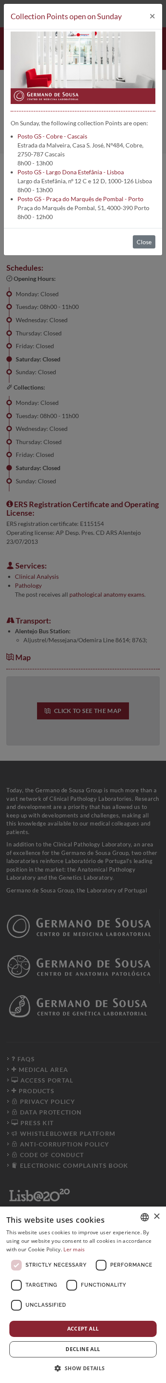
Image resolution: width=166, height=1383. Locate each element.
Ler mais (74, 1249)
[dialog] (83, 1295)
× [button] (156, 1216)
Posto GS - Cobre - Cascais (52, 136)
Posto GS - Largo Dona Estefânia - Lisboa (70, 172)
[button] (83, 1368)
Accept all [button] (83, 1328)
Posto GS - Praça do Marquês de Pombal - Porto (80, 198)
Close (144, 241)
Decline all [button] (83, 1349)
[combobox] (144, 1217)
